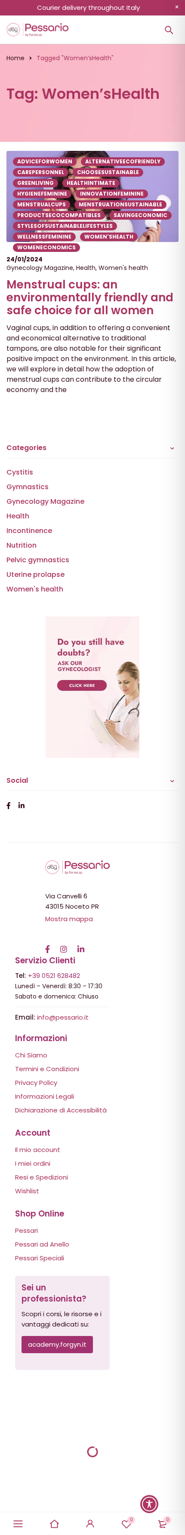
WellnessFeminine (44, 236)
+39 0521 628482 (54, 975)
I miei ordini (32, 1163)
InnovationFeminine (112, 193)
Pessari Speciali (39, 1257)
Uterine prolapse (35, 574)
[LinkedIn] (80, 944)
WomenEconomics (46, 247)
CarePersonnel (40, 172)
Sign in (90, 1523)
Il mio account (37, 1149)
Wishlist (131, 1520)
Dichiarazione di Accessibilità (61, 1110)
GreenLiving (35, 183)
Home (15, 58)
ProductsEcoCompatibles (59, 215)
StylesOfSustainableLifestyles (65, 226)
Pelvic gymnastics (37, 560)
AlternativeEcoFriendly (122, 161)
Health (86, 267)
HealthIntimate (91, 183)
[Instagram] (63, 944)
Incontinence (29, 531)
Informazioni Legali (44, 1096)
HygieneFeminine (42, 193)
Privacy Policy (36, 1082)
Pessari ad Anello (42, 1244)
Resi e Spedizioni (41, 1177)
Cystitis (19, 472)
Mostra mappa (69, 918)
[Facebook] (47, 944)
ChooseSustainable (108, 172)
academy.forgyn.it (57, 1344)
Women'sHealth (108, 236)
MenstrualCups (41, 204)
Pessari (26, 1230)
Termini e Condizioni (47, 1068)
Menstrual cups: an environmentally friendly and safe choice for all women (89, 297)
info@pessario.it (63, 1017)
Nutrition (21, 545)
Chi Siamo (31, 1055)
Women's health (123, 267)
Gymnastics (27, 487)
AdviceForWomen (44, 161)
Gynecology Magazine (39, 267)
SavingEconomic (140, 215)
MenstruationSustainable (120, 204)
